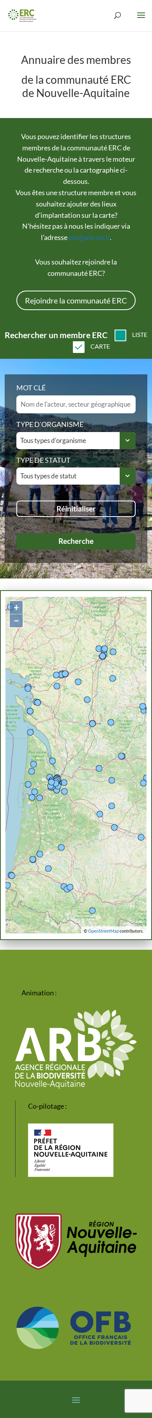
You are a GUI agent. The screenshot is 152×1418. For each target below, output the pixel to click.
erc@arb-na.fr (89, 237)
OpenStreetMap (103, 930)
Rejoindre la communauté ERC (76, 300)
